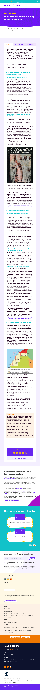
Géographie (24, 28)
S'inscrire (32, 558)
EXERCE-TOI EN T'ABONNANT (12, 500)
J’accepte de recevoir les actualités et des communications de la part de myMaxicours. (20, 563)
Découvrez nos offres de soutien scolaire (20, 205)
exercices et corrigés (21, 489)
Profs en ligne (19, 488)
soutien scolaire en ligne (9, 478)
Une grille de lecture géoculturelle (20, 536)
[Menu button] (35, 5)
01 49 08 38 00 (7, 584)
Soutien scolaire (15, 637)
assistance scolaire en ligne (19, 491)
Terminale (10, 28)
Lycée (5, 28)
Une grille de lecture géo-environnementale (20, 522)
